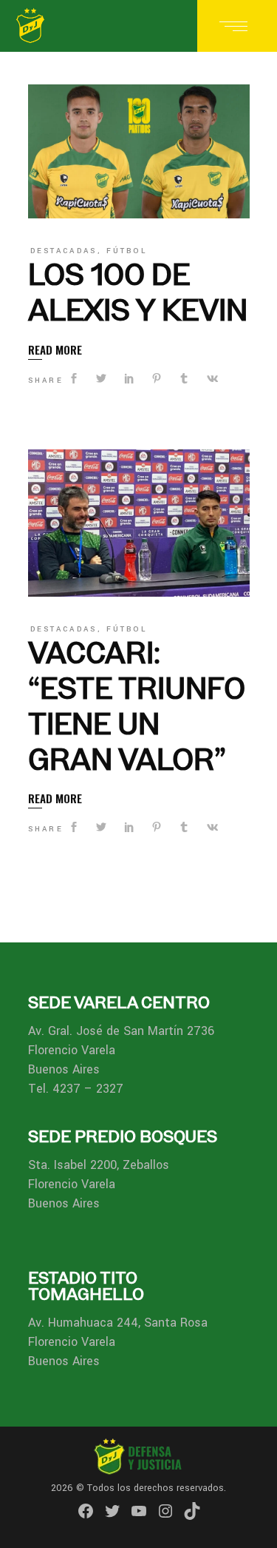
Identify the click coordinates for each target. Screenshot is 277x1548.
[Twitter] (112, 1511)
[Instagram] (165, 1511)
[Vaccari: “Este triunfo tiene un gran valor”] (139, 523)
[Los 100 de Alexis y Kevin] (139, 151)
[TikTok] (192, 1511)
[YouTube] (139, 1511)
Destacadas (64, 251)
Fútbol (126, 251)
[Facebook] (86, 1511)
